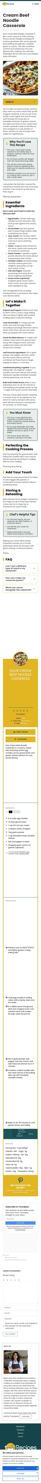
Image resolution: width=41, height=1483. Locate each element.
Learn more (26, 1416)
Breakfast (20, 1426)
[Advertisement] (20, 693)
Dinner (20, 1433)
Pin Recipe (22, 739)
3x (18, 812)
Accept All (20, 1468)
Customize (20, 1473)
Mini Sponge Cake (11, 1257)
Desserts (20, 1430)
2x (14, 812)
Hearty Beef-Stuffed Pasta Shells (15, 1260)
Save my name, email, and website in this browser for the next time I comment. (21, 1325)
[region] (20, 1466)
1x (10, 812)
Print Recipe (22, 732)
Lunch (7, 1255)
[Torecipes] (8, 4)
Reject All (20, 1479)
